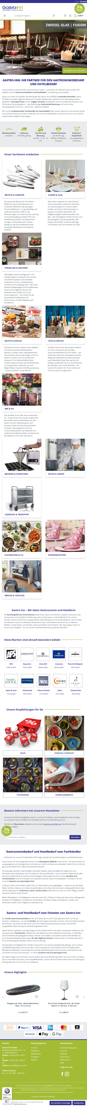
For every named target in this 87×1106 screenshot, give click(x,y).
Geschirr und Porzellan (23, 871)
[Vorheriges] (2, 997)
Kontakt (34, 1048)
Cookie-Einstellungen (68, 1048)
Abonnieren (75, 837)
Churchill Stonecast (64, 753)
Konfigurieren (79, 1103)
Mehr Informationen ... (20, 1104)
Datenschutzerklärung (52, 824)
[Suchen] (35, 16)
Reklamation (36, 1054)
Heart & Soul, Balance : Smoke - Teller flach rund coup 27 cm (64, 1004)
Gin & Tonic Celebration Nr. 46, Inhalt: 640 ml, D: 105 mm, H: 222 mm (23, 1004)
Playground (23, 795)
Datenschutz (65, 1060)
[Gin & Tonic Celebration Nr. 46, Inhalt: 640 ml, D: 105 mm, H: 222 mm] (23, 990)
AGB (62, 1063)
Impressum (64, 1057)
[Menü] (4, 16)
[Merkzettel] (65, 16)
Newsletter (35, 1051)
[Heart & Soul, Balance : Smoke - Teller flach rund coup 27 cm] (64, 990)
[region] (43, 997)
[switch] (7, 1101)
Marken (34, 1060)
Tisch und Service (47, 873)
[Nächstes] (84, 997)
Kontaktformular (36, 959)
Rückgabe (35, 1057)
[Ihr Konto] (70, 16)
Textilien (74, 935)
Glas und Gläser (54, 871)
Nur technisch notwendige (60, 1103)
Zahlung (63, 1054)
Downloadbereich (64, 795)
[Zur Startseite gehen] (12, 8)
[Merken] (36, 997)
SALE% (23, 753)
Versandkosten (48, 1085)
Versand (63, 1051)
